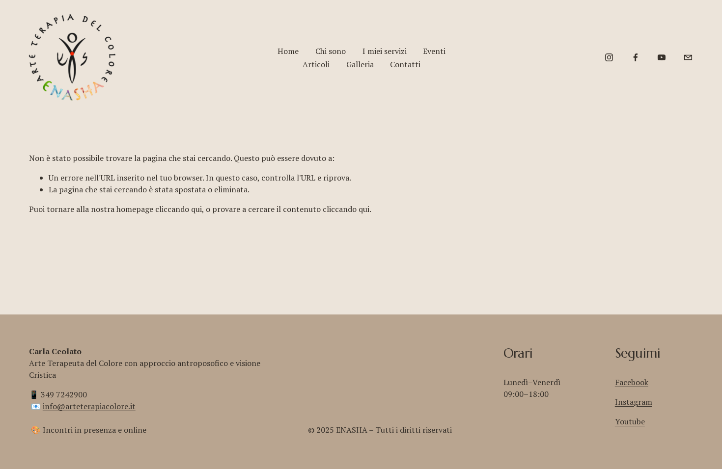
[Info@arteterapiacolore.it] (688, 57)
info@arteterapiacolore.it (89, 406)
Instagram (633, 401)
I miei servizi (384, 51)
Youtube (630, 421)
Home (288, 51)
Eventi (434, 51)
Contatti (405, 64)
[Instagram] (609, 57)
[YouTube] (661, 57)
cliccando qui (178, 209)
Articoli (316, 64)
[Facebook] (635, 57)
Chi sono (330, 51)
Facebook (631, 382)
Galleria (360, 64)
